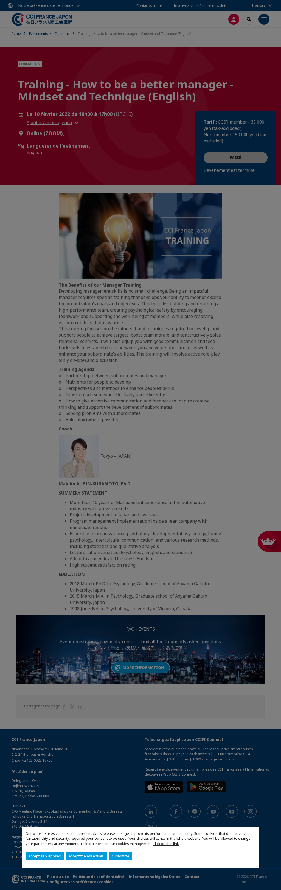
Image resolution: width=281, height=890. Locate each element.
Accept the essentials (86, 855)
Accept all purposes (45, 855)
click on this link (166, 843)
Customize (120, 855)
